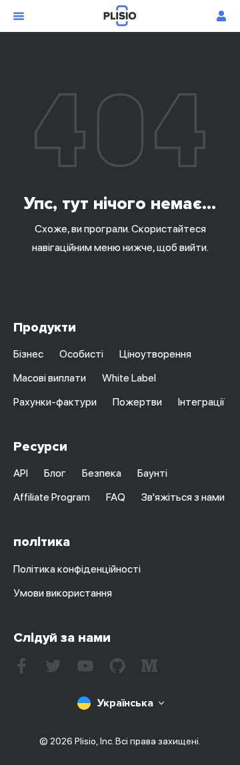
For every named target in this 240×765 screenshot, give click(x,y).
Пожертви (137, 401)
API (20, 473)
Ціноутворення (155, 354)
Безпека (101, 473)
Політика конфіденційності (77, 569)
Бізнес (28, 354)
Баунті (152, 473)
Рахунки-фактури (55, 401)
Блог (55, 473)
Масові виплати (49, 378)
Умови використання (62, 593)
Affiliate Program (51, 497)
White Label (129, 378)
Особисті (81, 354)
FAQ (115, 497)
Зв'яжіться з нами (183, 497)
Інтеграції (201, 401)
